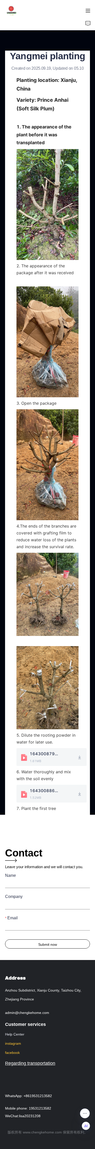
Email (12, 918)
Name (10, 875)
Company (14, 896)
